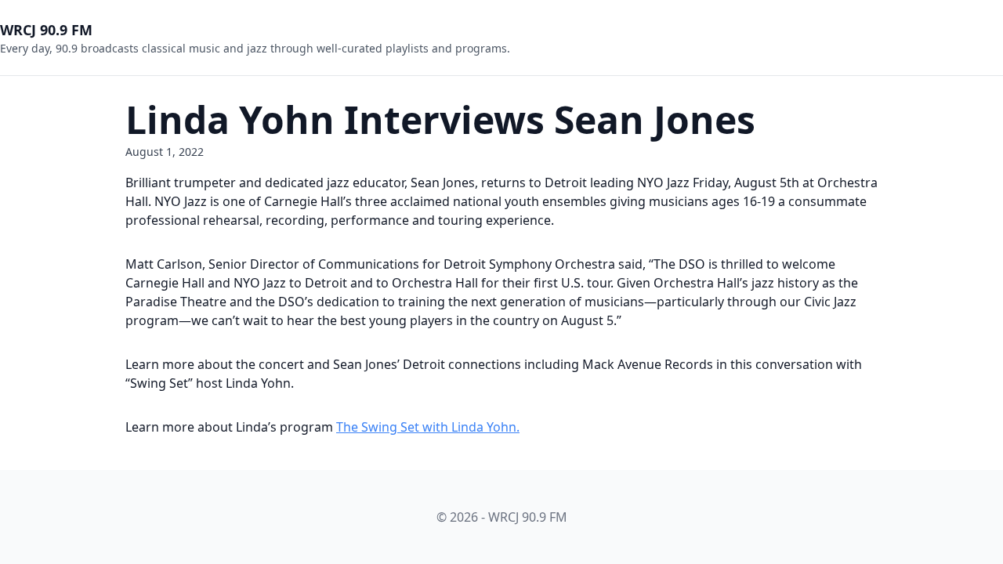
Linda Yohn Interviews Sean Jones (440, 119)
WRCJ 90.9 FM (46, 29)
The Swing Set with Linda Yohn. (428, 427)
